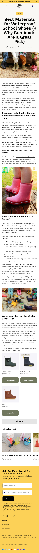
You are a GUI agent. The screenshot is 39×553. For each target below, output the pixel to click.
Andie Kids (15, 226)
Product (19, 13)
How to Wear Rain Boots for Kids (16, 455)
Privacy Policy (18, 510)
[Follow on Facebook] (3, 516)
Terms (25, 510)
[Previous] (2, 1)
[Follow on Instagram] (7, 516)
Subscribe (8, 499)
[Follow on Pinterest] (10, 516)
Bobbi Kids (6, 226)
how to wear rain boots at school (21, 281)
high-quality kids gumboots (25, 157)
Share (21, 421)
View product (10, 380)
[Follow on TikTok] (14, 516)
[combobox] (6, 492)
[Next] (36, 1)
